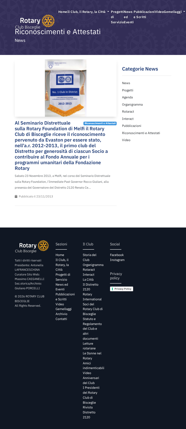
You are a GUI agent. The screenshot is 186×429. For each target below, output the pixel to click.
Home (62, 11)
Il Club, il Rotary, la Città (87, 11)
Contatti (61, 319)
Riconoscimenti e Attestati (141, 133)
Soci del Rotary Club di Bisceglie (93, 309)
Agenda (127, 97)
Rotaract (128, 111)
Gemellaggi (64, 309)
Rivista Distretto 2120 (89, 412)
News (126, 83)
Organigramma (132, 104)
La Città (88, 279)
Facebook (117, 255)
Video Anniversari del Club (91, 378)
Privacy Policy (123, 288)
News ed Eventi (129, 16)
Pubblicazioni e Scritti (144, 14)
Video (159, 11)
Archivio (61, 314)
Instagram (117, 260)
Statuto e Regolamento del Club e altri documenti (92, 329)
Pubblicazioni (131, 125)
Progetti (127, 90)
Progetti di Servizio (117, 16)
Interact (128, 118)
